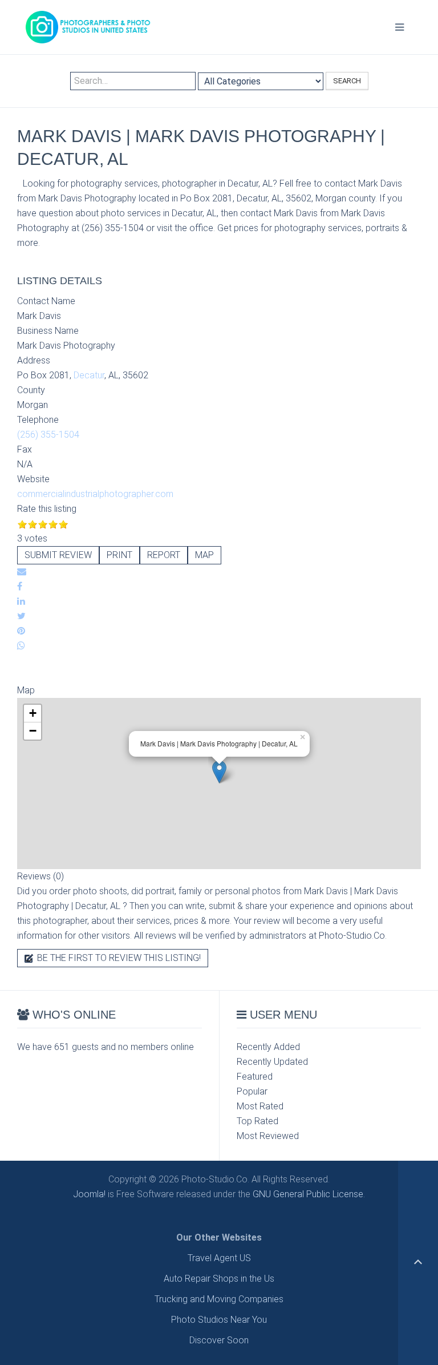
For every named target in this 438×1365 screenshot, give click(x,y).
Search (347, 80)
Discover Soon (219, 1340)
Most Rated (260, 1106)
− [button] (32, 731)
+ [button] (32, 713)
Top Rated (257, 1121)
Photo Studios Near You (219, 1319)
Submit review (58, 555)
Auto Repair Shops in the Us (219, 1278)
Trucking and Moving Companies (219, 1299)
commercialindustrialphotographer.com (95, 493)
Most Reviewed (268, 1135)
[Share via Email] (21, 571)
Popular (252, 1091)
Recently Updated (272, 1061)
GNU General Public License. (309, 1194)
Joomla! (89, 1194)
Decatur (89, 375)
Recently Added (268, 1046)
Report (163, 555)
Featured (255, 1076)
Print (119, 555)
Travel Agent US (219, 1258)
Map (204, 555)
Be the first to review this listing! (118, 957)
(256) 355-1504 (48, 434)
